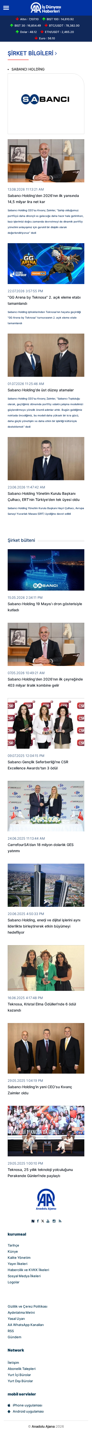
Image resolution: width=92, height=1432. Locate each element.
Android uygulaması (28, 1411)
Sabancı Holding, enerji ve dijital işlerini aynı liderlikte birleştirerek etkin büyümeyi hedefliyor (44, 926)
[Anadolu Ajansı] (46, 1199)
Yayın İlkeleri (17, 1264)
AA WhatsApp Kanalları (26, 1325)
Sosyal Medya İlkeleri (24, 1276)
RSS (11, 1331)
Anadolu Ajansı (43, 1426)
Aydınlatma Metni (21, 1312)
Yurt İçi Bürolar (19, 1375)
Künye (13, 1251)
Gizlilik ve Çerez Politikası (27, 1306)
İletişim (13, 1362)
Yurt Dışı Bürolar (20, 1381)
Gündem (14, 1337)
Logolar (13, 1282)
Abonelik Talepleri (22, 1369)
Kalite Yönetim (19, 1257)
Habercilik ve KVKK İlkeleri (28, 1270)
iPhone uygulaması (27, 1405)
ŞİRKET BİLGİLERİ (31, 53)
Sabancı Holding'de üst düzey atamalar (41, 390)
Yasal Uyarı (16, 1319)
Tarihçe (13, 1245)
